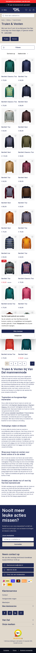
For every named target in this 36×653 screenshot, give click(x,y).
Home (3, 20)
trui (27, 382)
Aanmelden (18, 544)
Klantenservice (9, 591)
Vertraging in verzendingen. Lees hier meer (18, 1)
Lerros (7, 413)
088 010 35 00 (12, 570)
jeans (20, 445)
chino (12, 443)
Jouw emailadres (8, 535)
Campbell (13, 413)
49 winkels (11, 460)
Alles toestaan (18, 331)
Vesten (14, 39)
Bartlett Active (22, 405)
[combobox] (18, 15)
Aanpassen (18, 335)
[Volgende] (32, 364)
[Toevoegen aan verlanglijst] (15, 60)
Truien (6, 39)
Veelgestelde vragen (9, 599)
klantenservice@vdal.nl (15, 565)
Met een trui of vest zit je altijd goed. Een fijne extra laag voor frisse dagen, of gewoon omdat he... (17, 30)
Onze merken (8, 624)
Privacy (15, 650)
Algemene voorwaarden (26, 650)
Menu (5, 10)
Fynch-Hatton (29, 413)
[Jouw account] (30, 10)
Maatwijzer (6, 602)
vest (31, 382)
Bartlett (14, 405)
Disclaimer (6, 650)
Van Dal (6, 620)
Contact (5, 595)
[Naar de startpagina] (16, 10)
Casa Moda (19, 413)
